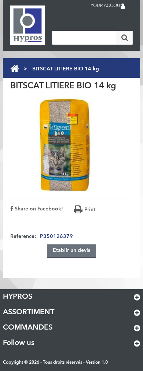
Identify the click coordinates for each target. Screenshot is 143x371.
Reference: (23, 236)
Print (89, 209)
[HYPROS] (39, 25)
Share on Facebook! (38, 209)
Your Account (108, 6)
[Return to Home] (14, 68)
